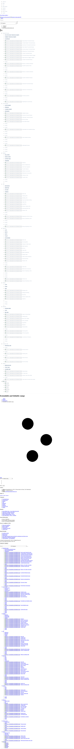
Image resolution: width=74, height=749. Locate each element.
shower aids (7, 369)
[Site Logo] (10, 17)
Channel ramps (8, 109)
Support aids (8, 158)
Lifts (3, 184)
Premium (7, 107)
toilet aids (7, 367)
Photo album (5, 6)
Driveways (7, 111)
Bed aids (6, 312)
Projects (4, 8)
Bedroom (7, 187)
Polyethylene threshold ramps (12, 35)
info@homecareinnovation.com (8, 27)
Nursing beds (8, 308)
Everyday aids (5, 343)
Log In (4, 12)
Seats (6, 234)
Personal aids (8, 345)
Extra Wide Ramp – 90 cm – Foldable (9, 515)
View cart (2, 543)
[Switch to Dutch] (38, 392)
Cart (3, 4)
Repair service (5, 534)
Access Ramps (5, 500)
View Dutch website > (4, 15)
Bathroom (7, 185)
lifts (6, 310)
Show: (1, 485)
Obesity (4, 363)
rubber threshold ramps (10, 36)
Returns (4, 9)
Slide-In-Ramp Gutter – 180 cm (8, 513)
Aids (6, 288)
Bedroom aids (8, 365)
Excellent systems (5, 533)
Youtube (4, 495)
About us (4, 1)
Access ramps (5, 103)
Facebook (1, 495)
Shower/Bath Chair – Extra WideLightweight (10, 511)
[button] (2, 18)
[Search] (17, 22)
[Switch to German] (38, 385)
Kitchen (6, 189)
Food (6, 286)
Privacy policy (5, 527)
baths (6, 232)
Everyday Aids (5, 506)
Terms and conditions (6, 525)
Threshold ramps (6, 33)
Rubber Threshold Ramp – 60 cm (8, 514)
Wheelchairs (8, 156)
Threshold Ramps (5, 499)
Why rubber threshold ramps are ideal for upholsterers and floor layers (15, 536)
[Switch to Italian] (38, 387)
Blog (3, 3)
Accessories (7, 237)
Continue (6, 543)
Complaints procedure (6, 528)
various (6, 191)
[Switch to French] (38, 383)
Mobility (4, 153)
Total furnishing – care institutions (8, 538)
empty (6, 61)
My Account (5, 11)
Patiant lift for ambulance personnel (8, 537)
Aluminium (7, 38)
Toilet (6, 236)
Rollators (7, 154)
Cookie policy (4, 529)
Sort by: (1, 478)
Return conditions (5, 526)
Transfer (7, 160)
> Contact (4, 26)
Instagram (7, 495)
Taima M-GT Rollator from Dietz (8, 512)
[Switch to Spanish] (38, 389)
